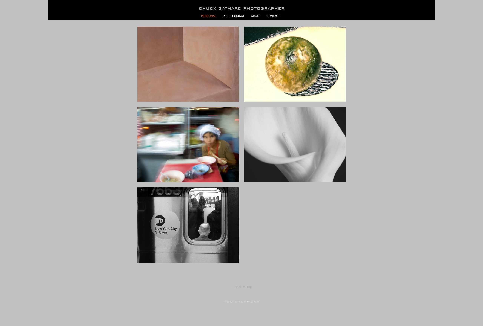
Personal (208, 16)
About (256, 16)
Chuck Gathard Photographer (242, 8)
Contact (273, 16)
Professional (234, 16)
